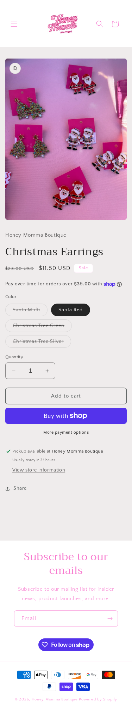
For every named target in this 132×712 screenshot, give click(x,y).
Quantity (14, 356)
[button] (14, 24)
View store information (38, 470)
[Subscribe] (110, 618)
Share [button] (20, 488)
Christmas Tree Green (42, 327)
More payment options (66, 432)
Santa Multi (30, 311)
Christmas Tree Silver (42, 343)
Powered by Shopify (98, 699)
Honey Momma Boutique (55, 699)
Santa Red (70, 310)
